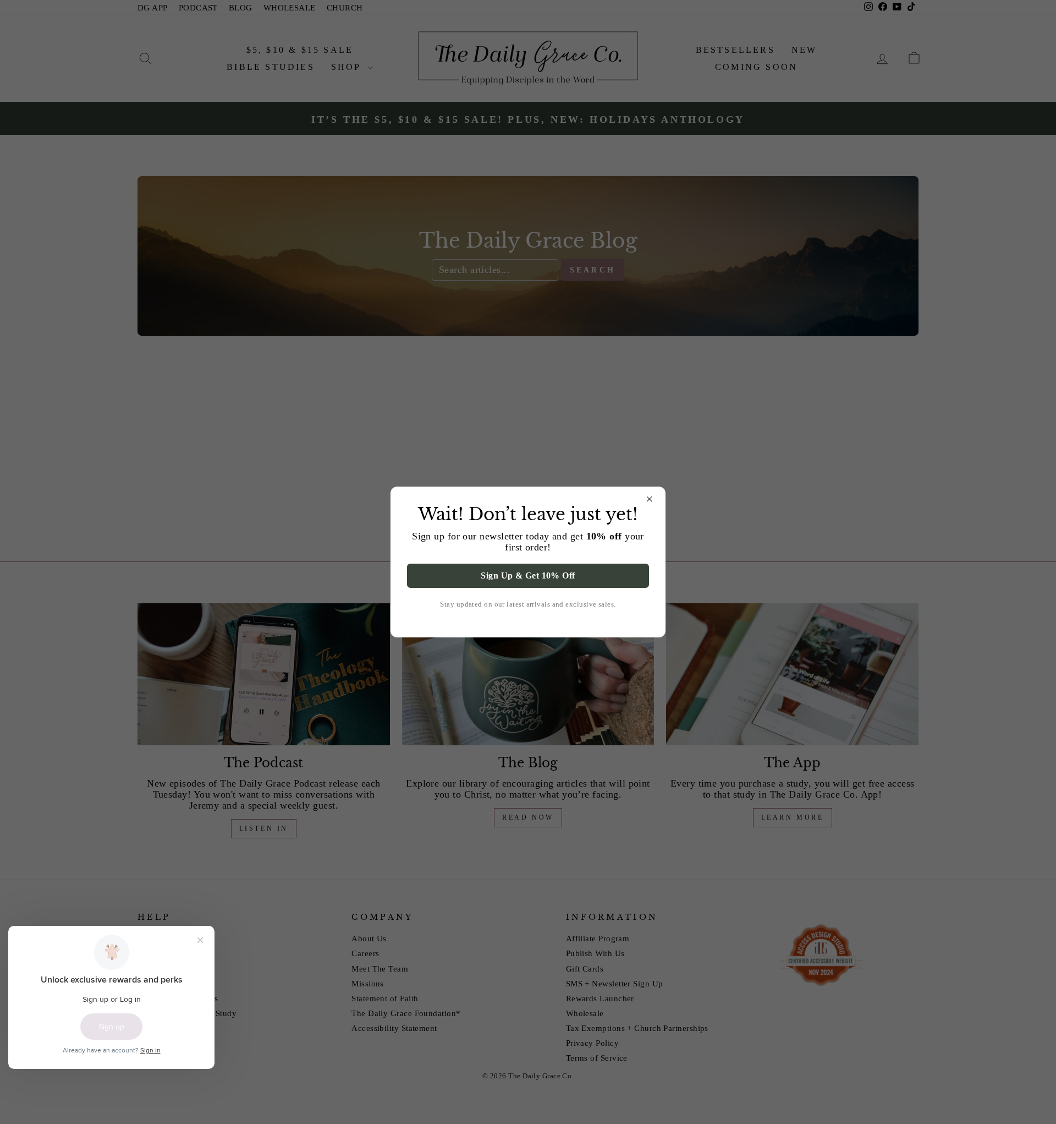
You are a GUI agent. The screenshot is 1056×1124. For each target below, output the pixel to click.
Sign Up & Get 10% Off (528, 575)
